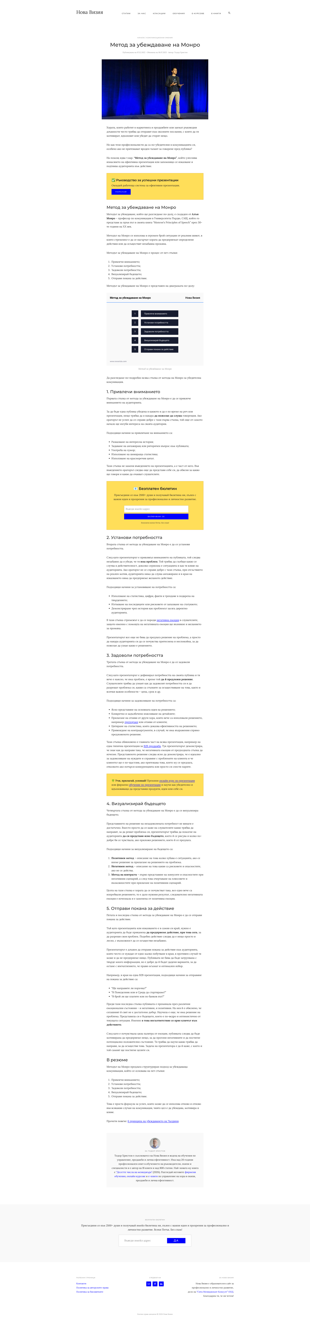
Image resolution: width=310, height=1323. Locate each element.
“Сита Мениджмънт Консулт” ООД (215, 1291)
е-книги (153, 1176)
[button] (229, 13)
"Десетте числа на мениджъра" (134, 1172)
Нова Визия (89, 12)
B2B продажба (152, 746)
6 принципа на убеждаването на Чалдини (153, 1121)
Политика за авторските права (92, 1287)
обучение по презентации (145, 784)
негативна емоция (168, 620)
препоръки (131, 722)
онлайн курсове (136, 1176)
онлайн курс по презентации (177, 780)
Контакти (81, 1283)
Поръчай (121, 192)
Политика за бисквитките (89, 1291)
